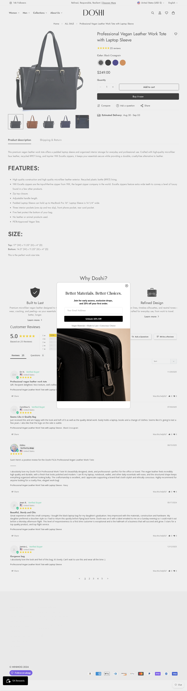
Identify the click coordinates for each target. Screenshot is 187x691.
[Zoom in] (83, 36)
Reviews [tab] (16, 355)
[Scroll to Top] (181, 675)
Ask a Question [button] (141, 336)
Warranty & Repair (18, 651)
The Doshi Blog (16, 621)
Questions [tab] (35, 355)
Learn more (34, 320)
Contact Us (14, 631)
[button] (170, 396)
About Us (55, 12)
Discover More (109, 2)
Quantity (101, 80)
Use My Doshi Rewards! (21, 616)
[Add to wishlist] (175, 34)
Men (25, 12)
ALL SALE (69, 23)
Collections (39, 12)
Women (13, 12)
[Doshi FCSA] (93, 13)
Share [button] (16, 396)
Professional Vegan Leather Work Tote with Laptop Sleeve (36, 389)
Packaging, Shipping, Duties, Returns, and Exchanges (20, 641)
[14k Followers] (41, 635)
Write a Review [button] (167, 336)
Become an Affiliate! (19, 626)
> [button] (107, 578)
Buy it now (138, 96)
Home (56, 23)
